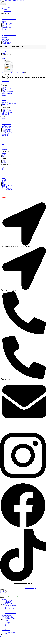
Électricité (4, 21)
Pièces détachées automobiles (10, 613)
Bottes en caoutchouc (11, 632)
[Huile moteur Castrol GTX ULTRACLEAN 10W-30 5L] (24, 65)
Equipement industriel (6, 42)
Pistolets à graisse (8, 624)
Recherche (2, 4)
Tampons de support (8, 603)
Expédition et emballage (7, 29)
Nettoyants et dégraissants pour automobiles (13, 611)
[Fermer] (0, 590)
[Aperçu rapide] (5, 58)
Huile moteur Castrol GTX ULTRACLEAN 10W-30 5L (13, 72)
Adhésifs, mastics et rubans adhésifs (9, 19)
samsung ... (18, 2)
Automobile (4, 41)
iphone (10, 2)
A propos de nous (5, 39)
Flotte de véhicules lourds (7, 23)
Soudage (4, 34)
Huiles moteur (7, 622)
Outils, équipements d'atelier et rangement (10, 625)
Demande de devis (5, 40)
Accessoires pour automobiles (10, 605)
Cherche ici (2, 1)
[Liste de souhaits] (3, 58)
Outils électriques (8, 627)
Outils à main (7, 626)
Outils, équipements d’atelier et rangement (10, 32)
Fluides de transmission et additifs (13, 610)
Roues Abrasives (8, 602)
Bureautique (4, 37)
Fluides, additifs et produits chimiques (12, 608)
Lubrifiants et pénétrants (9, 623)
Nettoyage (4, 16)
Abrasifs (4, 15)
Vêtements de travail (6, 36)
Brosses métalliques (8, 600)
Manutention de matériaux (7, 27)
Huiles (6, 621)
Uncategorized (5, 629)
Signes (3, 30)
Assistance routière (6, 43)
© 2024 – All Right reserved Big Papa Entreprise (23, 583)
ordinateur (14, 2)
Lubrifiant (4, 619)
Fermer (1, 591)
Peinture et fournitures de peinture (8, 28)
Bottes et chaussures (8, 631)
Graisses (6, 620)
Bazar (3, 18)
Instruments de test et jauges (7, 31)
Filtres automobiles (8, 607)
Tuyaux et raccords (6, 24)
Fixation (4, 22)
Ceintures (6, 633)
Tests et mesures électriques (10, 618)
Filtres (1, 50)
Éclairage (4, 25)
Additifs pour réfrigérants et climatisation (15, 609)
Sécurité (3, 20)
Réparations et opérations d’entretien (9, 35)
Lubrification (4, 26)
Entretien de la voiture (9, 606)
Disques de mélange (8, 601)
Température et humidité (9, 617)
